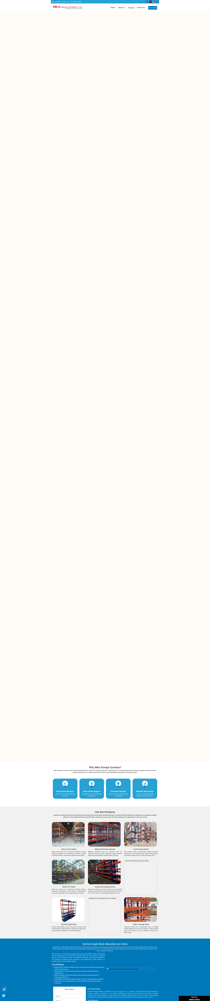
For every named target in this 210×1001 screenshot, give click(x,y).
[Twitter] (150, 1)
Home (113, 7)
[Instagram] (154, 1)
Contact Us (141, 7)
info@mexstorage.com (61, 1)
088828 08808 (77, 1)
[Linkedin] (157, 1)
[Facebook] (147, 1)
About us (121, 7)
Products (131, 8)
